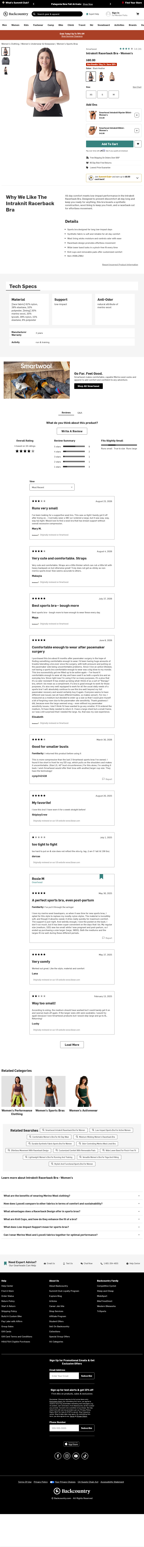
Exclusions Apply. (56, 1401)
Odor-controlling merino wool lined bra (99, 1143)
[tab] (23, 286)
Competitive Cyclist (106, 1285)
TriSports (101, 1311)
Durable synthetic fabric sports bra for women (52, 1143)
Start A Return (8, 1306)
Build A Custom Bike (11, 1316)
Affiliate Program (57, 1316)
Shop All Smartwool (88, 386)
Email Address (57, 1369)
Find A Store (7, 1290)
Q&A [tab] (79, 412)
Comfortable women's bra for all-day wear (50, 1137)
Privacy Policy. (82, 1416)
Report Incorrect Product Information (120, 264)
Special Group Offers (59, 1336)
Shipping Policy (9, 1311)
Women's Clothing (10, 43)
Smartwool (91, 48)
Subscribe (86, 1375)
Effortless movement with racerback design (30, 1150)
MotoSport (102, 1295)
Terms (72, 1416)
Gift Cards (6, 1331)
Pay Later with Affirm (11, 1321)
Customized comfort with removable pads (77, 1150)
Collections (54, 1331)
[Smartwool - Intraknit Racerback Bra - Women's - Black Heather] (5, 51)
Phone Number (58, 1422)
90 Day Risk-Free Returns (101, 163)
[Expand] (137, 178)
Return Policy (8, 1300)
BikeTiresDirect (104, 1300)
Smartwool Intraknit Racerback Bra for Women (65, 1130)
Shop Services (56, 1311)
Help (3, 1280)
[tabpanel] (72, 319)
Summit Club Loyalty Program (64, 1290)
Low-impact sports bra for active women (113, 1130)
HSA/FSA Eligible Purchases (15, 1341)
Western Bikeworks (106, 1306)
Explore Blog (55, 1295)
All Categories (56, 1341)
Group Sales (7, 1326)
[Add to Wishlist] (138, 144)
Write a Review (72, 431)
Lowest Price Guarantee (100, 167)
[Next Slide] (110, 4)
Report (109, 779)
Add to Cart (110, 144)
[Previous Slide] (34, 4)
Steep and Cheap (105, 1290)
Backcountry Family (107, 1280)
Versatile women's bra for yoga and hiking (101, 1157)
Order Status (7, 1295)
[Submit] (34, 14)
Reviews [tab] (66, 412)
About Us (54, 1280)
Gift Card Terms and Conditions (16, 1336)
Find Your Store (133, 2)
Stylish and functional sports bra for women (73, 1164)
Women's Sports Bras (67, 43)
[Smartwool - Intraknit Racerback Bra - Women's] (5, 61)
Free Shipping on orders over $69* (105, 157)
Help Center (7, 1285)
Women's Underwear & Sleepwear (38, 43)
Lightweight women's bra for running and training (50, 1157)
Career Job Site (56, 1306)
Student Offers (56, 1321)
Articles (53, 1300)
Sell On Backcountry (59, 1326)
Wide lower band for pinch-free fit (121, 1150)
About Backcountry (58, 1285)
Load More (72, 1044)
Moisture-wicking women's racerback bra (97, 1137)
